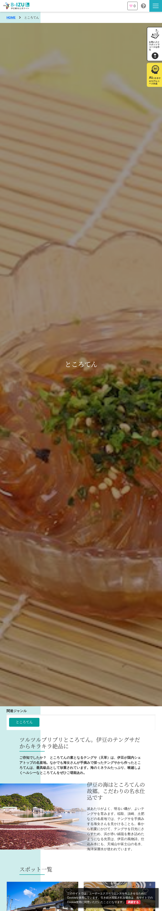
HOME (11, 17)
